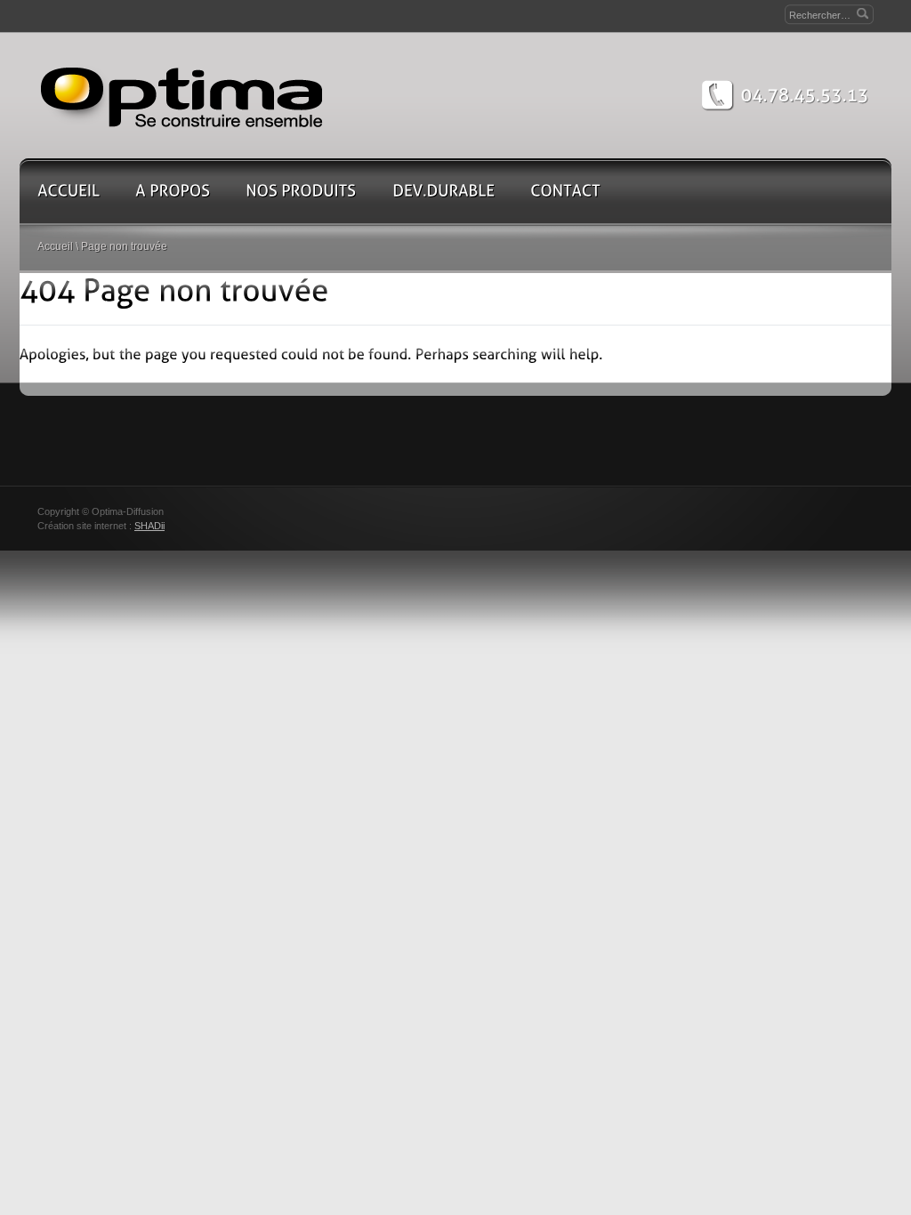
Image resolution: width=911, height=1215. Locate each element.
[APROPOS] (172, 190)
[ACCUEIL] (68, 190)
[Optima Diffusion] (182, 95)
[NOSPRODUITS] (301, 190)
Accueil (55, 246)
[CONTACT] (565, 190)
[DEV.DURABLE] (443, 190)
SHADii (149, 525)
